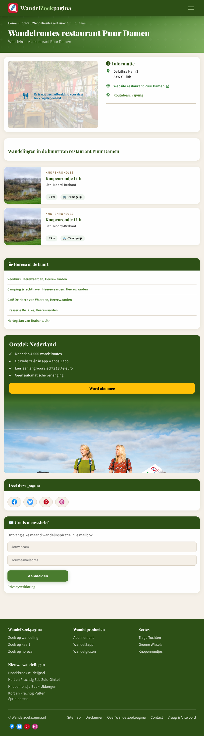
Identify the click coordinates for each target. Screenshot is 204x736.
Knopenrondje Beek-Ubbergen (32, 686)
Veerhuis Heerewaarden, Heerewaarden (37, 279)
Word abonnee (102, 388)
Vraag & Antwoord (182, 717)
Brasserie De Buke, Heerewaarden (32, 310)
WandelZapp (83, 644)
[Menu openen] (191, 8)
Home (12, 23)
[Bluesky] (30, 502)
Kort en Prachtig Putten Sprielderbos (26, 695)
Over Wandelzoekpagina (126, 717)
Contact (157, 717)
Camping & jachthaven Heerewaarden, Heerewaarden (47, 289)
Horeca (24, 23)
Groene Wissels (150, 644)
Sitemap (74, 717)
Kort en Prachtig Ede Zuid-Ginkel (34, 679)
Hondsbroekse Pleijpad (26, 673)
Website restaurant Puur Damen (139, 86)
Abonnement (83, 637)
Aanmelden (38, 576)
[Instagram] (62, 502)
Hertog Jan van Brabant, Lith (29, 320)
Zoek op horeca (20, 651)
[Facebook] (14, 502)
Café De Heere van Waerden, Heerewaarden (39, 299)
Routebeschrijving (128, 95)
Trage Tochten (150, 637)
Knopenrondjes (150, 651)
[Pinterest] (46, 502)
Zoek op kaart (19, 644)
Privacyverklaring (21, 587)
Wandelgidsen (84, 651)
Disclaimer (94, 717)
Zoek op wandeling (23, 637)
